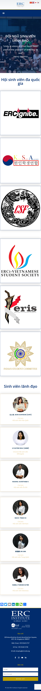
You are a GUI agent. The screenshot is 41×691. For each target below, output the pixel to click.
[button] (3, 13)
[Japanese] (36, 2)
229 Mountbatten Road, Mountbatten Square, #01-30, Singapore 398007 (20, 638)
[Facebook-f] (15, 657)
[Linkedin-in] (25, 657)
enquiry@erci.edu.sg (23, 651)
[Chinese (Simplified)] (31, 2)
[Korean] (38, 2)
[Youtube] (22, 657)
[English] (33, 2)
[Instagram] (18, 657)
